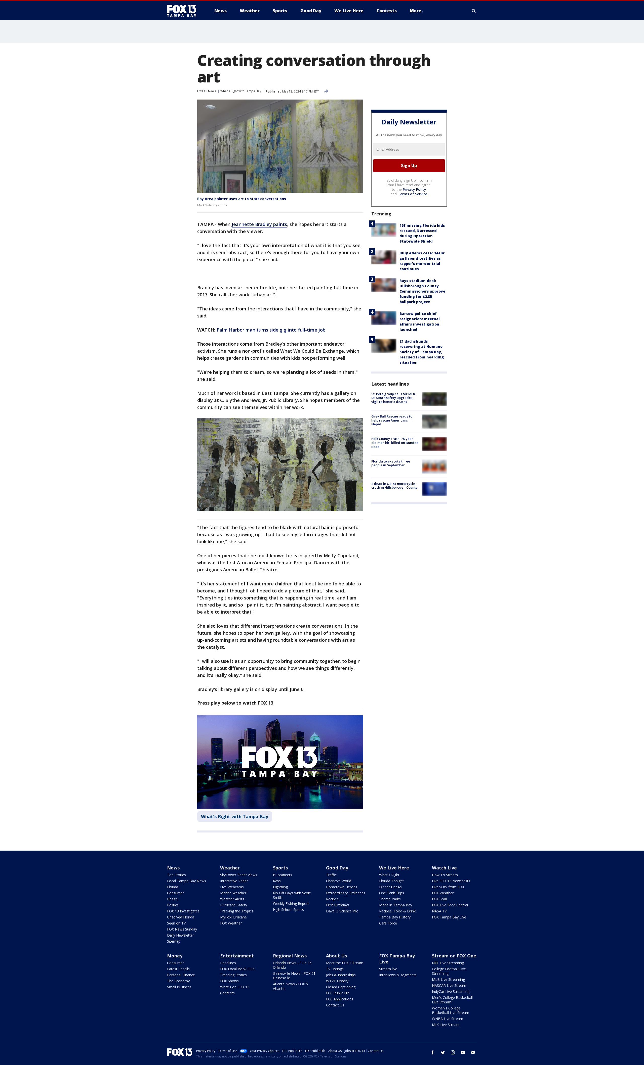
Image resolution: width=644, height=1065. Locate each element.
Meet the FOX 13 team (344, 962)
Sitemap (173, 941)
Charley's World (338, 880)
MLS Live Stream (446, 1024)
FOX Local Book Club (237, 968)
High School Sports (288, 909)
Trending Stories (233, 975)
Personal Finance (181, 975)
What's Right (389, 874)
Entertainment (237, 956)
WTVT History (337, 981)
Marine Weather (233, 893)
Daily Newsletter (180, 935)
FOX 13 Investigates (183, 911)
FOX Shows (229, 981)
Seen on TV (176, 923)
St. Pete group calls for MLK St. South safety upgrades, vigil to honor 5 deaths (393, 398)
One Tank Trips (391, 893)
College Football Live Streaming (449, 971)
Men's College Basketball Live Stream (452, 999)
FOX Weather (231, 923)
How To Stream (445, 874)
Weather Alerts (232, 899)
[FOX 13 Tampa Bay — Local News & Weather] (183, 11)
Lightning (280, 887)
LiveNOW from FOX (448, 887)
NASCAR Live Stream (449, 985)
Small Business (179, 987)
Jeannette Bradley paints (259, 224)
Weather (230, 868)
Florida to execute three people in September (390, 463)
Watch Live (444, 868)
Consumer (175, 893)
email (473, 1052)
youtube (463, 1052)
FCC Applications (339, 999)
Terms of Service (412, 194)
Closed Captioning (340, 987)
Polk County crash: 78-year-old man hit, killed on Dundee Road (394, 442)
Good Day (337, 868)
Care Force (388, 923)
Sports (280, 868)
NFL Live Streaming (448, 962)
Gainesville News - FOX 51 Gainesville (294, 975)
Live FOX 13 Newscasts (451, 880)
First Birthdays (337, 905)
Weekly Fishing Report (291, 903)
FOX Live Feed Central (450, 905)
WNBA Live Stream (447, 1018)
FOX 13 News (206, 91)
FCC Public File (338, 993)
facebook (433, 1052)
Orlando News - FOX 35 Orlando (292, 965)
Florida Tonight (391, 880)
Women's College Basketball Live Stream (450, 1010)
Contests (227, 993)
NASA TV (439, 911)
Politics (173, 905)
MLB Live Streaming (448, 979)
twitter (443, 1052)
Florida (172, 887)
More (415, 11)
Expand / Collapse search (474, 11)
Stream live (388, 968)
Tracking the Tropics (236, 911)
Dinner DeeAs (390, 887)
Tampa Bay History (395, 917)
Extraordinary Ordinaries (345, 893)
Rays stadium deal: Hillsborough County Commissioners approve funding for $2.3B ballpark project (422, 291)
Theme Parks (390, 899)
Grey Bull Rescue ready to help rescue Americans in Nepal (391, 420)
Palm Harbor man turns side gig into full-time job (271, 330)
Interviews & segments (398, 975)
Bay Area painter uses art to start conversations (241, 198)
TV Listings (335, 968)
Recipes (332, 899)
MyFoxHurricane (233, 917)
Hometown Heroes (341, 887)
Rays (277, 880)
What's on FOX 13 (234, 987)
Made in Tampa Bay (395, 905)
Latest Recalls (178, 968)
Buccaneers (282, 874)
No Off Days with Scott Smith (292, 895)
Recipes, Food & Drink (397, 911)
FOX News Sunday (182, 929)
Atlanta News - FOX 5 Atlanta (290, 986)
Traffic (331, 874)
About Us (336, 956)
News (173, 868)
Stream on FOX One (454, 956)
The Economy (178, 981)
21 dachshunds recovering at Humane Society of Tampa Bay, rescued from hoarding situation (421, 352)
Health (172, 899)
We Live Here (394, 868)
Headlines (228, 962)
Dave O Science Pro (342, 911)
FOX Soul (439, 899)
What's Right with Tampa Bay (240, 91)
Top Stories (176, 874)
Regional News (290, 956)
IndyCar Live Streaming (450, 991)
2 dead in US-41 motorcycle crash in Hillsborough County (394, 485)
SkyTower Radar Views (238, 874)
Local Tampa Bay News (186, 880)
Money (174, 956)
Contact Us (335, 1005)
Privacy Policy (414, 189)
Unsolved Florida (180, 917)
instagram (453, 1052)
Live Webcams (232, 887)
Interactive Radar (234, 880)
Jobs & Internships (341, 975)
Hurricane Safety (233, 905)
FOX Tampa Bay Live (449, 917)
